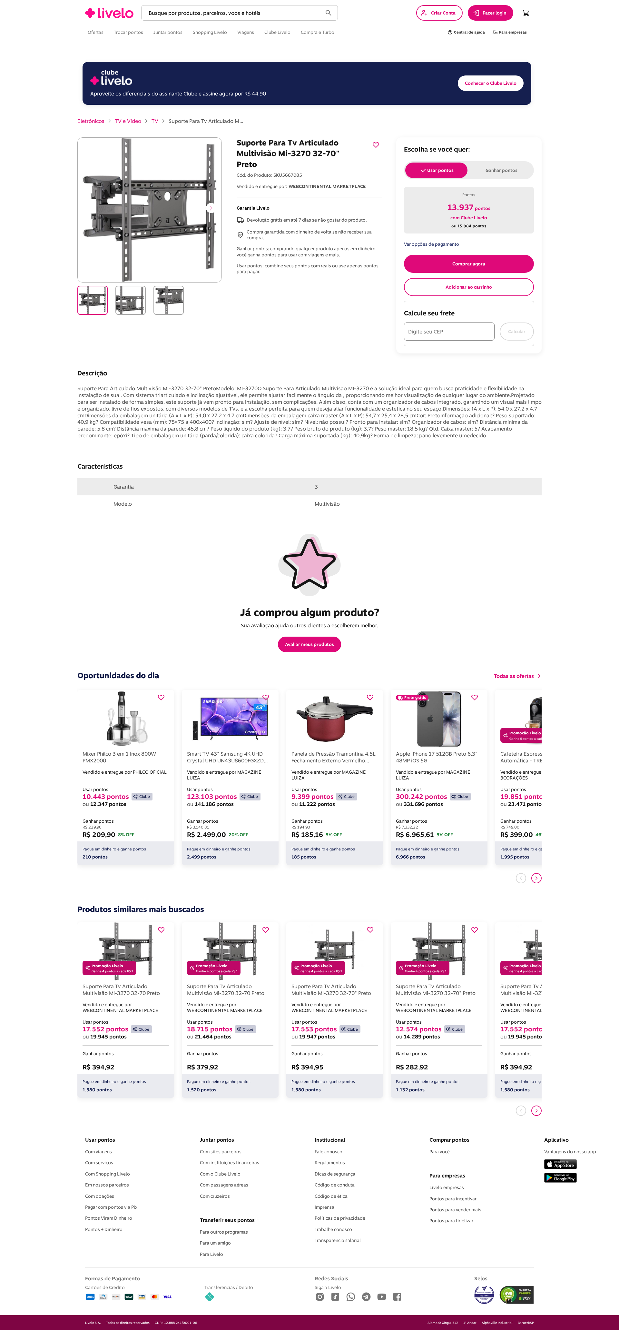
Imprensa (324, 1207)
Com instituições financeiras (229, 1162)
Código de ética (331, 1196)
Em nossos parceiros (107, 1184)
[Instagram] (320, 1297)
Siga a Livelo (328, 1287)
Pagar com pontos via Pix (111, 1207)
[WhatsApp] (351, 1297)
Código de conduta (335, 1184)
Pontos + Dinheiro (104, 1229)
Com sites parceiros (220, 1151)
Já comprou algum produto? (309, 612)
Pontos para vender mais (455, 1209)
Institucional (330, 1139)
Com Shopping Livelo (107, 1173)
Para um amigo (215, 1243)
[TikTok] (335, 1297)
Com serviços (99, 1162)
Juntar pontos (217, 1139)
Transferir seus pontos (227, 1220)
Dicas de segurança (335, 1173)
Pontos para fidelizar (451, 1220)
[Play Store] (560, 1178)
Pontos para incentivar (453, 1198)
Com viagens (98, 1151)
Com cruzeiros (215, 1196)
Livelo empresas (446, 1187)
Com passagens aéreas (224, 1184)
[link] (109, 13)
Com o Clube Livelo (220, 1173)
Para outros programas (224, 1232)
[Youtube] (382, 1297)
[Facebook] (397, 1297)
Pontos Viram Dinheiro (108, 1218)
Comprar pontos (449, 1139)
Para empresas (447, 1175)
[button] (233, 13)
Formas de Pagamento (112, 1278)
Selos (480, 1278)
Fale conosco (328, 1151)
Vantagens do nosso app (570, 1151)
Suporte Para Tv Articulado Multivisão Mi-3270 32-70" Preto (207, 121)
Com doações (99, 1196)
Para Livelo (211, 1254)
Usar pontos (100, 1139)
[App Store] (560, 1164)
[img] (516, 1295)
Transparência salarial (338, 1240)
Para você (439, 1151)
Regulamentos (330, 1162)
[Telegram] (366, 1297)
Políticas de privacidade (340, 1218)
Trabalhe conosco (333, 1229)
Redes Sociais (331, 1278)
